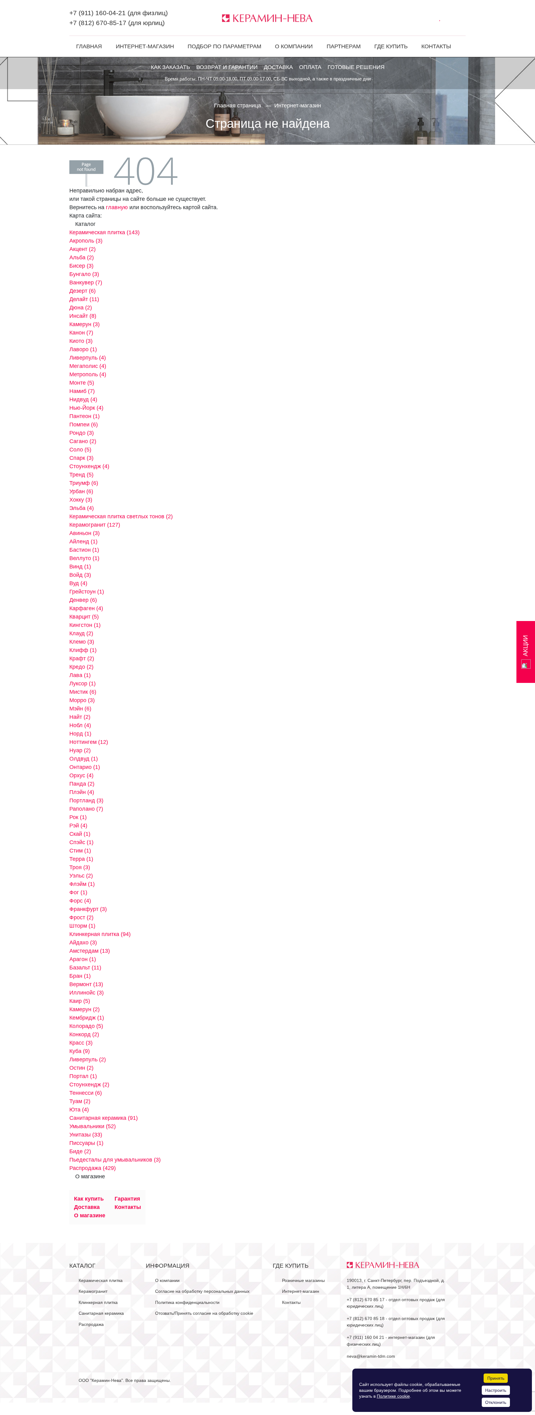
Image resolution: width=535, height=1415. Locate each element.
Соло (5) (80, 450)
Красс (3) (81, 1043)
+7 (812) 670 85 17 (366, 1299)
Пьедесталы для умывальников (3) (115, 1160)
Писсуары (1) (86, 1143)
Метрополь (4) (87, 374)
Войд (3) (80, 575)
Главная (89, 46)
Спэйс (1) (81, 842)
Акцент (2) (82, 249)
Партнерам (344, 46)
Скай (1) (79, 834)
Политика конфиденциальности (187, 1302)
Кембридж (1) (86, 1018)
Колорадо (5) (86, 1026)
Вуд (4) (78, 583)
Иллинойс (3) (86, 993)
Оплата (310, 67)
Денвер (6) (83, 600)
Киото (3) (81, 341)
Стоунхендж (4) (89, 466)
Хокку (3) (80, 500)
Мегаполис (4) (87, 366)
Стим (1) (80, 851)
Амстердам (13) (89, 951)
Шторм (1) (82, 926)
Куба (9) (79, 1051)
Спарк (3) (81, 458)
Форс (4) (80, 901)
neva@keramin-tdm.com (371, 1356)
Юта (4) (79, 1110)
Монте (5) (81, 383)
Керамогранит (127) (94, 525)
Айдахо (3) (83, 942)
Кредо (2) (81, 667)
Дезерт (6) (82, 291)
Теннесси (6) (85, 1093)
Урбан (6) (81, 491)
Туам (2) (79, 1101)
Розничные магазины (303, 1280)
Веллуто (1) (84, 558)
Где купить (391, 46)
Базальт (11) (85, 967)
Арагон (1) (82, 959)
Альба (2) (81, 257)
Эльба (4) (81, 508)
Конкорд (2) (84, 1034)
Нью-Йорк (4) (86, 408)
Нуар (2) (80, 750)
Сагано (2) (82, 441)
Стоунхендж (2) (89, 1084)
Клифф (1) (83, 650)
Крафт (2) (81, 658)
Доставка (278, 67)
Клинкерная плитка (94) (100, 934)
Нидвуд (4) (83, 399)
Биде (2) (80, 1151)
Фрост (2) (81, 917)
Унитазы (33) (85, 1135)
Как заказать (170, 67)
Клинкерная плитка (98, 1302)
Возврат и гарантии (227, 67)
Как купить (89, 1199)
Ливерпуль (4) (87, 358)
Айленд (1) (83, 541)
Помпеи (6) (83, 424)
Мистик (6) (82, 692)
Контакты (436, 46)
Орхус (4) (81, 775)
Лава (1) (80, 675)
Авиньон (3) (84, 533)
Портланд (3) (86, 800)
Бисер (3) (81, 266)
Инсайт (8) (82, 316)
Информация (167, 1265)
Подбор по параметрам (224, 46)
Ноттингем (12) (88, 742)
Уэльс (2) (81, 876)
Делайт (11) (84, 299)
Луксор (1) (82, 683)
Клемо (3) (81, 642)
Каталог (82, 1265)
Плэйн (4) (81, 792)
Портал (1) (83, 1076)
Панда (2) (81, 784)
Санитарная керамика (101, 1313)
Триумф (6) (83, 483)
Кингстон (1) (85, 625)
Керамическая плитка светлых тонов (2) (121, 516)
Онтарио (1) (84, 767)
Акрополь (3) (85, 241)
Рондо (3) (81, 433)
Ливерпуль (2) (87, 1059)
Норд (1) (80, 734)
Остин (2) (81, 1068)
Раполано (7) (86, 809)
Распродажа (91, 1324)
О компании (294, 46)
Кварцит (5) (84, 617)
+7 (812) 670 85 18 (366, 1318)
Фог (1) (78, 892)
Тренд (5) (81, 475)
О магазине (89, 1215)
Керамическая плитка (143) (104, 232)
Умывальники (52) (92, 1126)
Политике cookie (393, 1396)
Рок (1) (78, 817)
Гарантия (127, 1199)
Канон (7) (81, 333)
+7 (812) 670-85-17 (97, 22)
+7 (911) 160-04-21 (97, 12)
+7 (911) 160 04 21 (365, 1337)
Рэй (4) (78, 825)
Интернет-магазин (145, 46)
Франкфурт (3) (88, 909)
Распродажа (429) (92, 1168)
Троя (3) (79, 867)
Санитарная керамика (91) (103, 1118)
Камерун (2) (84, 1009)
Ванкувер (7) (85, 282)
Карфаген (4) (86, 608)
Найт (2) (79, 717)
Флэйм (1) (82, 884)
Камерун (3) (84, 324)
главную (117, 207)
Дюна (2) (80, 307)
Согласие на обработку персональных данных (202, 1291)
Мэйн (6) (80, 708)
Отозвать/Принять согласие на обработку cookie (204, 1313)
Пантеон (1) (84, 416)
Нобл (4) (80, 725)
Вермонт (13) (86, 984)
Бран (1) (80, 976)
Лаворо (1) (83, 349)
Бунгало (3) (84, 274)
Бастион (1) (84, 550)
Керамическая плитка (101, 1280)
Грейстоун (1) (86, 592)
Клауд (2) (81, 633)
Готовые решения (356, 67)
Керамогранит (93, 1291)
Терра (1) (81, 859)
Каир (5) (79, 1001)
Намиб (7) (82, 391)
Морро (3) (82, 700)
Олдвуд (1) (83, 759)
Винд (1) (80, 566)
